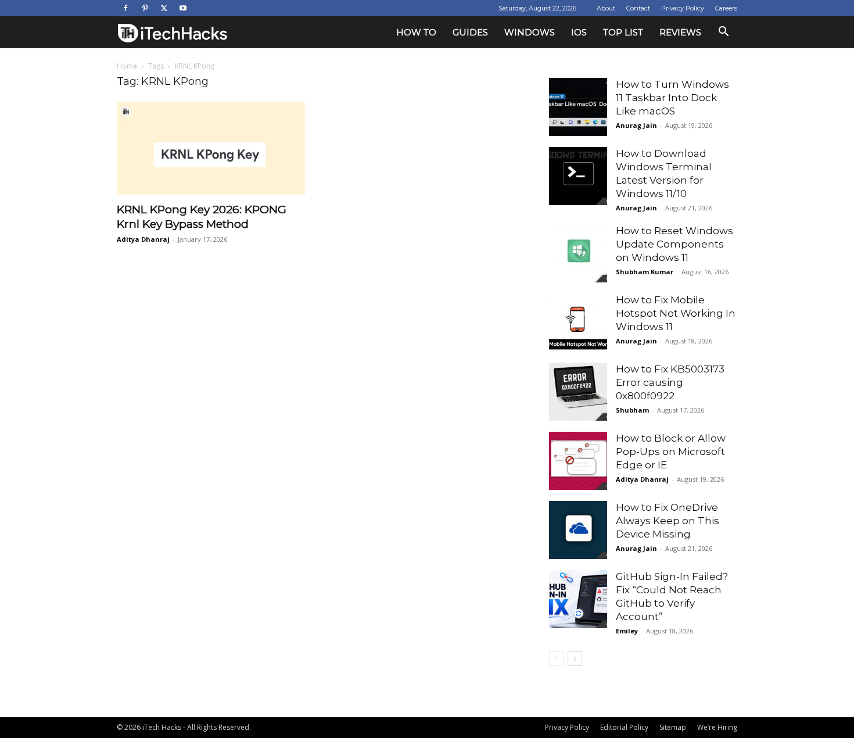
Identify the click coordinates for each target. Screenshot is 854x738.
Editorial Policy (624, 727)
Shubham (632, 410)
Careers (726, 8)
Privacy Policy (682, 8)
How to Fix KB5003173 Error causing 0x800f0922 (670, 382)
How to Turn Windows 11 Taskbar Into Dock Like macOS (672, 97)
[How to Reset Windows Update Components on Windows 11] (578, 253)
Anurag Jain (636, 125)
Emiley (627, 630)
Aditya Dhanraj (143, 239)
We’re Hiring (717, 727)
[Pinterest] (144, 8)
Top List (623, 32)
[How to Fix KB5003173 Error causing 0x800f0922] (578, 392)
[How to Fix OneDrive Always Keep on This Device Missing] (578, 530)
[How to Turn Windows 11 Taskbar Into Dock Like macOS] (578, 107)
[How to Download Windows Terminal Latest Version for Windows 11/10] (578, 176)
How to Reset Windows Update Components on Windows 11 (674, 244)
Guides (470, 32)
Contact (638, 8)
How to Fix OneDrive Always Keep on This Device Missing (667, 520)
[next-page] (575, 658)
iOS (579, 32)
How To (416, 32)
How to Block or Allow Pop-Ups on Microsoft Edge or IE (671, 451)
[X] (164, 8)
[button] (723, 32)
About (606, 8)
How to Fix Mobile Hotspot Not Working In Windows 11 (675, 313)
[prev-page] (556, 658)
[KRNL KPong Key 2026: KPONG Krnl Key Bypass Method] (211, 148)
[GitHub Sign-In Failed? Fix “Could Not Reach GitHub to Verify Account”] (578, 599)
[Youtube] (183, 8)
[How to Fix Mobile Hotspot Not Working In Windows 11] (578, 322)
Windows (529, 32)
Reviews (680, 32)
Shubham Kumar (644, 271)
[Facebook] (125, 8)
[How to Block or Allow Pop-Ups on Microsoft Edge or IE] (578, 461)
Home (127, 66)
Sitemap (672, 727)
